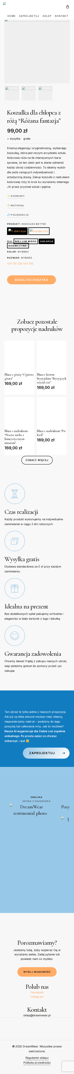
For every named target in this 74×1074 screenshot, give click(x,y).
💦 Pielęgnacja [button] (18, 214)
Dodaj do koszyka (31, 280)
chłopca (46, 241)
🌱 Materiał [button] (15, 205)
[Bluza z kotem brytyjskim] (52, 356)
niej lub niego (25, 241)
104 (9, 263)
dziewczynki (18, 245)
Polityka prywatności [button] (37, 1062)
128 (20, 263)
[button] (36, 460)
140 (25, 263)
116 (15, 263)
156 (31, 263)
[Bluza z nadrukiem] (19, 412)
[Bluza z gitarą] (19, 356)
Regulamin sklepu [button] (37, 1058)
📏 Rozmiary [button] (16, 196)
